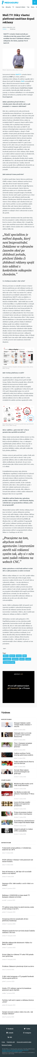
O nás (3, 1042)
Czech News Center (9, 662)
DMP (24, 656)
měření (22, 659)
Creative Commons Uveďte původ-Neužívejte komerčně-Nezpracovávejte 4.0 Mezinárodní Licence (15, 1051)
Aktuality (8, 7)
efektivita (15, 659)
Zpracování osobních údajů (24, 1042)
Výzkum (4, 29)
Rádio (32, 7)
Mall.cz (6, 656)
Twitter (28, 1028)
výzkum (19, 656)
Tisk (28, 7)
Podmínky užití (11, 1042)
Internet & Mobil (20, 7)
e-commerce (7, 659)
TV (13, 7)
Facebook (10, 1028)
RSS (11, 1037)
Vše (3, 7)
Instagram (28, 1033)
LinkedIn (10, 1033)
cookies (28, 659)
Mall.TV (12, 656)
